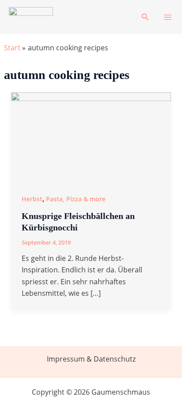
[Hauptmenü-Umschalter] (168, 17)
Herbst (32, 199)
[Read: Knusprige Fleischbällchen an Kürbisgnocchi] (91, 136)
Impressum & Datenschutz (91, 359)
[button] (145, 17)
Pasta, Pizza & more (76, 199)
